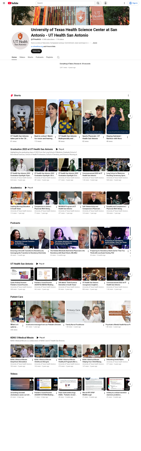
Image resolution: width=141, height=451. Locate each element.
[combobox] (65, 3)
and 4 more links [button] (49, 46)
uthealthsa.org (37, 46)
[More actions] (128, 95)
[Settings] (124, 3)
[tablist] (70, 57)
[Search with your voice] (105, 3)
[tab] (14, 57)
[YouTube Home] (13, 3)
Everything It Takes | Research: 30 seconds (75, 64)
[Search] (98, 3)
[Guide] (4, 3)
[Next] (130, 116)
